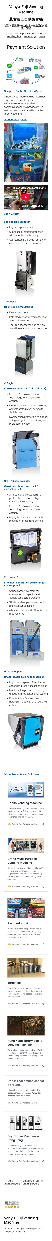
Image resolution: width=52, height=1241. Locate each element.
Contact (10, 33)
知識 (28, 28)
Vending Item (14, 36)
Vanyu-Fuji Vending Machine (26, 9)
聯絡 (7, 25)
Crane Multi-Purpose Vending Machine (33, 1182)
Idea (42, 33)
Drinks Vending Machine (12, 1182)
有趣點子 (26, 25)
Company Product (27, 33)
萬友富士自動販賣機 (26, 19)
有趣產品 (38, 25)
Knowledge (30, 36)
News (42, 36)
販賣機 (15, 25)
